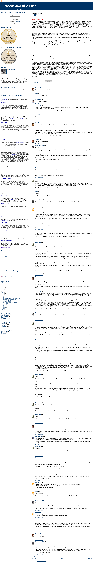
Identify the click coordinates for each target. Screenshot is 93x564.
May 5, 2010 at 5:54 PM (39, 480)
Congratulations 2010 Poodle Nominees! (9, 299)
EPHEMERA (3, 319)
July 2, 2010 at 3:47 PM (39, 540)
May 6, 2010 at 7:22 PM (39, 517)
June (4, 295)
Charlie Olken (38, 105)
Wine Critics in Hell (4, 331)
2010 (3, 292)
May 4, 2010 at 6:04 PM (39, 372)
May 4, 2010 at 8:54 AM (39, 275)
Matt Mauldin (38, 512)
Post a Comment (34, 556)
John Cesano (38, 231)
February (4, 307)
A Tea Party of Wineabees (7, 301)
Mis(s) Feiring (5, 304)
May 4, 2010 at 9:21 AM (39, 289)
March (4, 306)
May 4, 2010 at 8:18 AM (39, 240)
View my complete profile (5, 84)
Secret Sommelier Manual (5, 328)
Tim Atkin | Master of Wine (7, 276)
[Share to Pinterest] (51, 81)
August (4, 293)
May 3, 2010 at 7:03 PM (39, 189)
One (3, 297)
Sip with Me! (38, 99)
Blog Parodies (36, 82)
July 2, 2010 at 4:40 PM (39, 554)
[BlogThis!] (47, 81)
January (4, 308)
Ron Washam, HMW (39, 145)
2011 (3, 291)
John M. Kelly (38, 199)
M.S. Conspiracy (4, 326)
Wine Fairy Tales (4, 333)
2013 (3, 289)
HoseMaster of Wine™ (20, 5)
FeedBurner (17, 21)
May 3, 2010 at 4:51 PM (39, 143)
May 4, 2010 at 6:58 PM (39, 406)
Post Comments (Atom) (42, 561)
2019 (3, 282)
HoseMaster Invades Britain (6, 321)
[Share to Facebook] (50, 81)
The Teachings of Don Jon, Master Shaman (10, 302)
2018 (3, 283)
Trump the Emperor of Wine (6, 330)
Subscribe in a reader (5, 252)
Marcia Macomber (39, 122)
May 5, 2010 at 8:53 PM (39, 489)
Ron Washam (38, 179)
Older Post (90, 558)
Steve (36, 491)
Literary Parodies (4, 324)
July (3, 294)
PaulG (36, 312)
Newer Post (34, 558)
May (4, 296)
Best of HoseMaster (4, 315)
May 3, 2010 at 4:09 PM (39, 137)
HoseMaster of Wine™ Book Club (7, 322)
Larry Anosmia (3, 323)
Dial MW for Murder (4, 318)
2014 (3, 288)
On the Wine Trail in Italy (7, 272)
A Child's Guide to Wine (5, 314)
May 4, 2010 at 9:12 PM (39, 423)
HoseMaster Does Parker (5, 320)
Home (62, 558)
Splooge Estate (4, 329)
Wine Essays (3, 332)
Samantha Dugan (39, 87)
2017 (3, 284)
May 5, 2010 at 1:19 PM (39, 444)
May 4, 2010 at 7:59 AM (39, 229)
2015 (3, 287)
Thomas (37, 139)
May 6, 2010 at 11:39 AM (39, 510)
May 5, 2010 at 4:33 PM (39, 456)
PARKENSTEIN (4, 327)
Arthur (36, 93)
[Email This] (46, 81)
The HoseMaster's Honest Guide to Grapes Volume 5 (11, 298)
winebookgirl (38, 207)
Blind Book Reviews (4, 316)
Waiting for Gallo (5, 303)
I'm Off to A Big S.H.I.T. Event (7, 300)
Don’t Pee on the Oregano (6, 273)
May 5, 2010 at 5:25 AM (39, 434)
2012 (3, 290)
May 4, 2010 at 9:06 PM (39, 412)
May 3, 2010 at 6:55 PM (39, 177)
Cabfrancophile (38, 436)
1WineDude (37, 114)
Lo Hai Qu (3, 325)
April (3, 305)
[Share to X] (48, 81)
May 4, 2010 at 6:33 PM (39, 392)
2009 (3, 309)
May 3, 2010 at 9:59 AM (39, 97)
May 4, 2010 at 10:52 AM (39, 320)
